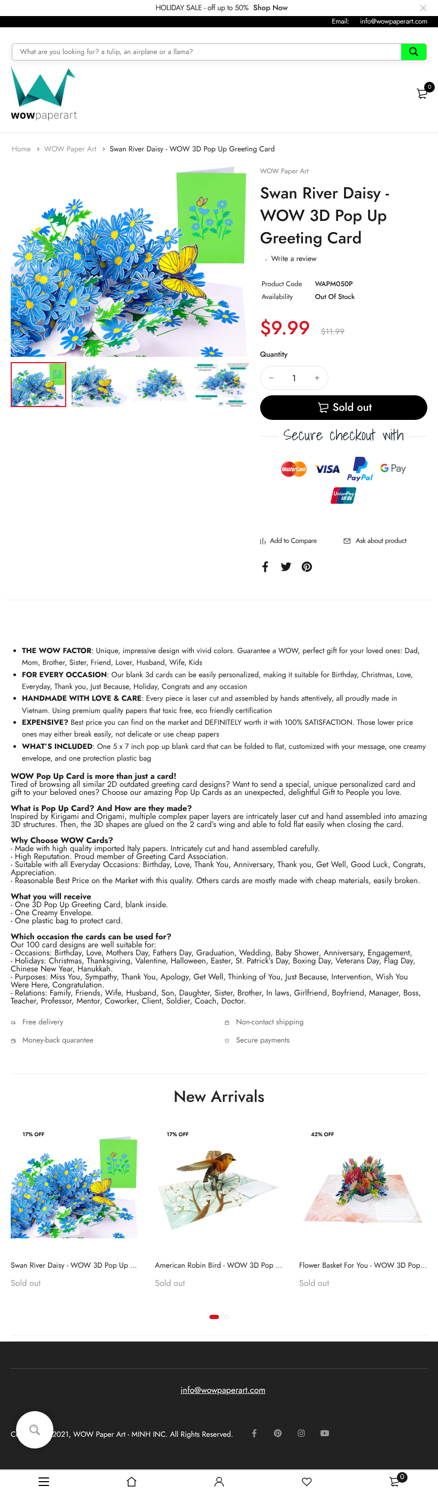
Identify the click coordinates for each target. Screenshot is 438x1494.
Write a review (294, 259)
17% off (33, 1134)
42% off (322, 1134)
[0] (422, 93)
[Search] (413, 52)
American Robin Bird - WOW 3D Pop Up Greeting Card (243, 1265)
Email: (340, 21)
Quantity (274, 354)
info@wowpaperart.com (393, 21)
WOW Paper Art (71, 149)
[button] (214, 1317)
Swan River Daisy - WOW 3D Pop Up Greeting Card (93, 1265)
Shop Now (270, 8)
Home (22, 149)
